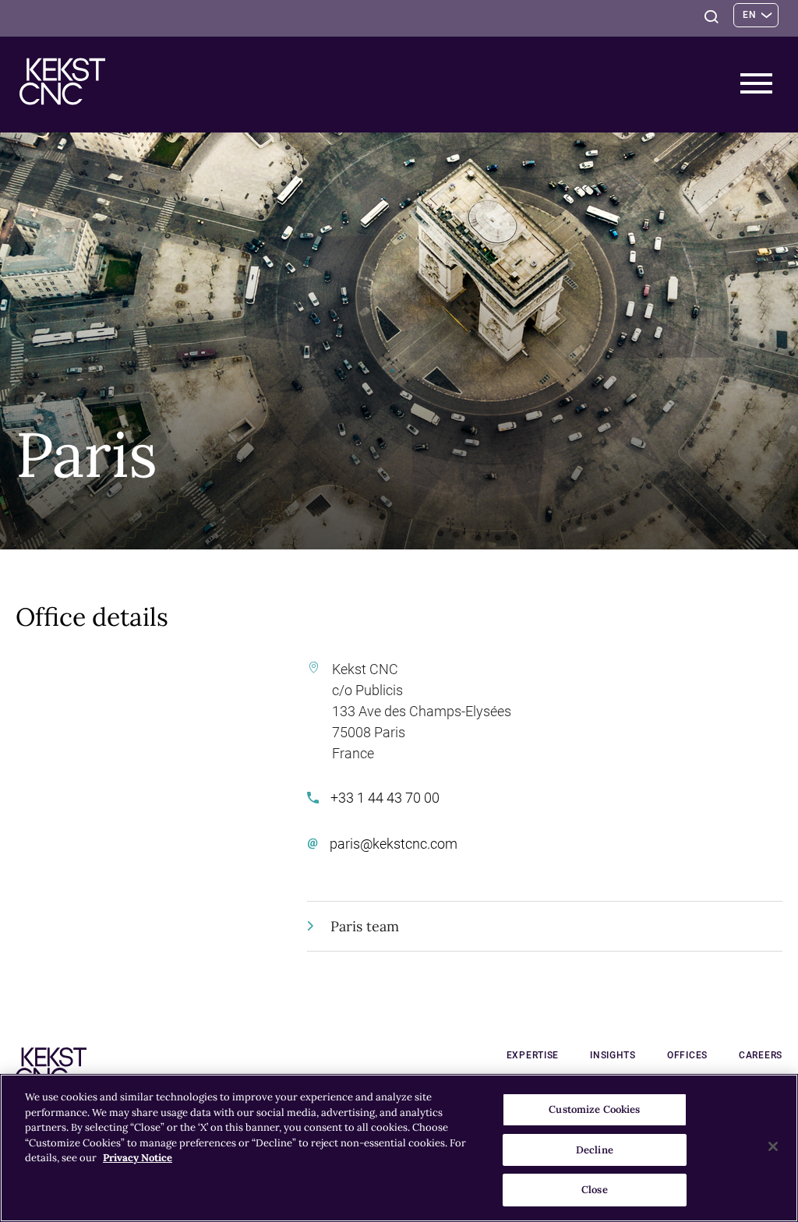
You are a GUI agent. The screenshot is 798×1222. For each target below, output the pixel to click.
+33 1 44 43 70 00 (385, 797)
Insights (613, 1055)
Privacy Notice (137, 1157)
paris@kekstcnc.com (393, 843)
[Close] (773, 1146)
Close (594, 1189)
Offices (687, 1055)
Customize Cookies (594, 1109)
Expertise (533, 1055)
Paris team (364, 926)
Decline (594, 1150)
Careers (760, 1055)
